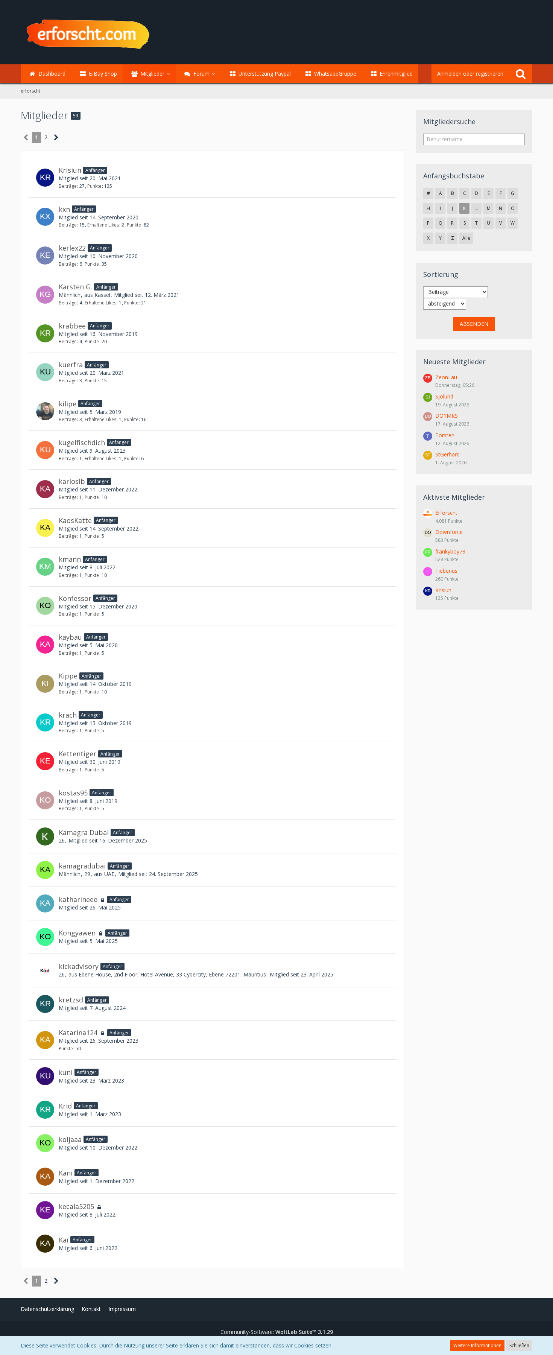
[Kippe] (45, 684)
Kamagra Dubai (84, 832)
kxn (64, 209)
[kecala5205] (45, 1210)
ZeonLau (446, 377)
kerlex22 (72, 247)
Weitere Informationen (477, 1345)
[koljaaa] (45, 1143)
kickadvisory (79, 966)
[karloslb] (45, 489)
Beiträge (68, 186)
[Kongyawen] (45, 937)
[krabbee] (45, 333)
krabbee (72, 325)
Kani (66, 1172)
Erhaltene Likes (103, 225)
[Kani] (45, 1177)
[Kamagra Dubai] (45, 836)
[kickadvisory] (45, 970)
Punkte (94, 186)
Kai (63, 1239)
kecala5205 (76, 1206)
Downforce (449, 531)
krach (68, 714)
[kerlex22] (45, 255)
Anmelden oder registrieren (470, 73)
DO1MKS (446, 415)
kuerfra (71, 364)
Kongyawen (77, 932)
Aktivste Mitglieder (454, 497)
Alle (466, 238)
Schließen (519, 1345)
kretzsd (71, 999)
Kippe (68, 675)
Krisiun (70, 170)
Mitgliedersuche (449, 121)
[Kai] (45, 1244)
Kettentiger (77, 753)
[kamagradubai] (45, 870)
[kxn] (45, 217)
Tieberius (446, 570)
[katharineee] (45, 903)
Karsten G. (75, 286)
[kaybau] (45, 645)
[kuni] (45, 1076)
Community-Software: (276, 1331)
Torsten (444, 435)
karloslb (72, 481)
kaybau (70, 637)
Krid (65, 1105)
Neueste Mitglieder (454, 361)
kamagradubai (82, 865)
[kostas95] (45, 800)
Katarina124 (78, 1032)
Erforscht (446, 512)
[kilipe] (45, 411)
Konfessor (75, 598)
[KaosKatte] (45, 528)
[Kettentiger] (45, 761)
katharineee (78, 899)
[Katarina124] (45, 1040)
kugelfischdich (82, 442)
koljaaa (70, 1139)
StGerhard (447, 454)
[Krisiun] (45, 178)
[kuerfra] (45, 372)
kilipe (67, 403)
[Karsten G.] (45, 295)
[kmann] (45, 567)
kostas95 (73, 792)
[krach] (45, 722)
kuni (66, 1072)
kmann (70, 559)
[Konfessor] (45, 606)
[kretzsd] (45, 1004)
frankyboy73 (450, 551)
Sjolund (444, 396)
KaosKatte (75, 520)
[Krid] (45, 1110)
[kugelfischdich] (45, 450)
